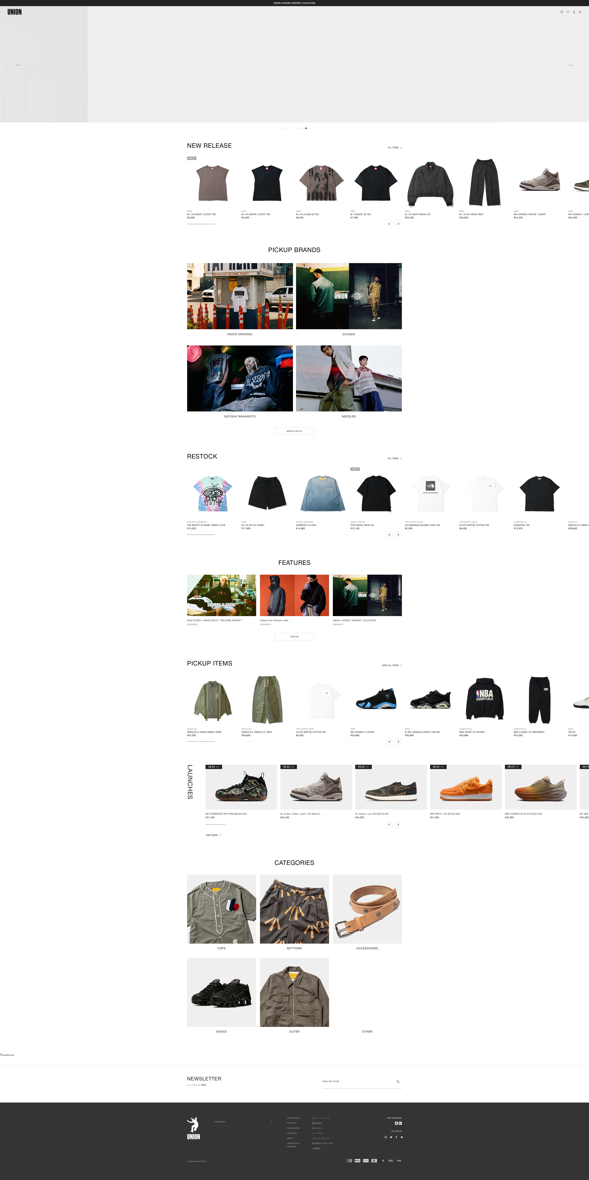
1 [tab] (283, 128)
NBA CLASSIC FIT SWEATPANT (529, 732)
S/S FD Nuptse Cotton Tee (474, 525)
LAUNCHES (323, 12)
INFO (334, 12)
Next (571, 65)
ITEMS (310, 12)
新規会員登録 (317, 1123)
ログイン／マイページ (321, 1118)
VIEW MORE (445, 107)
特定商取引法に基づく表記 (322, 1143)
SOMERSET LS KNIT (306, 525)
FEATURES (247, 12)
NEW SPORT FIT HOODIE (472, 732)
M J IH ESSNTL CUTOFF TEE (201, 215)
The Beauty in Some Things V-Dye (206, 525)
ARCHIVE (294, 637)
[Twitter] (391, 1137)
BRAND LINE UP (294, 431)
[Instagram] (386, 1137)
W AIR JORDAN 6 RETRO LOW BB (422, 732)
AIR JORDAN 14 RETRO (362, 732)
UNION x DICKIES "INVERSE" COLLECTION (294, 3)
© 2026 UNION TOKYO (196, 1162)
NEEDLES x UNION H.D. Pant (257, 732)
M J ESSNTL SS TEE (360, 215)
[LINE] (402, 1137)
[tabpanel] (294, 61)
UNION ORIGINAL (282, 12)
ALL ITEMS (393, 148)
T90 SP (571, 732)
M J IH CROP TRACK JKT (418, 215)
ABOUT (343, 12)
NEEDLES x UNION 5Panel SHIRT (204, 732)
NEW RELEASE (263, 12)
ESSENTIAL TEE (522, 525)
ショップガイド (318, 1133)
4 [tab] (296, 128)
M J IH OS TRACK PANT (471, 215)
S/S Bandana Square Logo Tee (422, 525)
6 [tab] (306, 128)
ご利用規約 (316, 1148)
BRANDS (298, 12)
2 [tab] (287, 128)
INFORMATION (293, 1128)
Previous (18, 65)
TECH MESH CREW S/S (362, 525)
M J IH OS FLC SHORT (253, 525)
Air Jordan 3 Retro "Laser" (530, 215)
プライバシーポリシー (321, 1138)
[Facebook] (396, 1137)
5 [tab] (301, 128)
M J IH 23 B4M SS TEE (307, 215)
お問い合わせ (317, 1128)
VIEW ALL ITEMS (390, 666)
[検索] (562, 12)
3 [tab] (292, 128)
